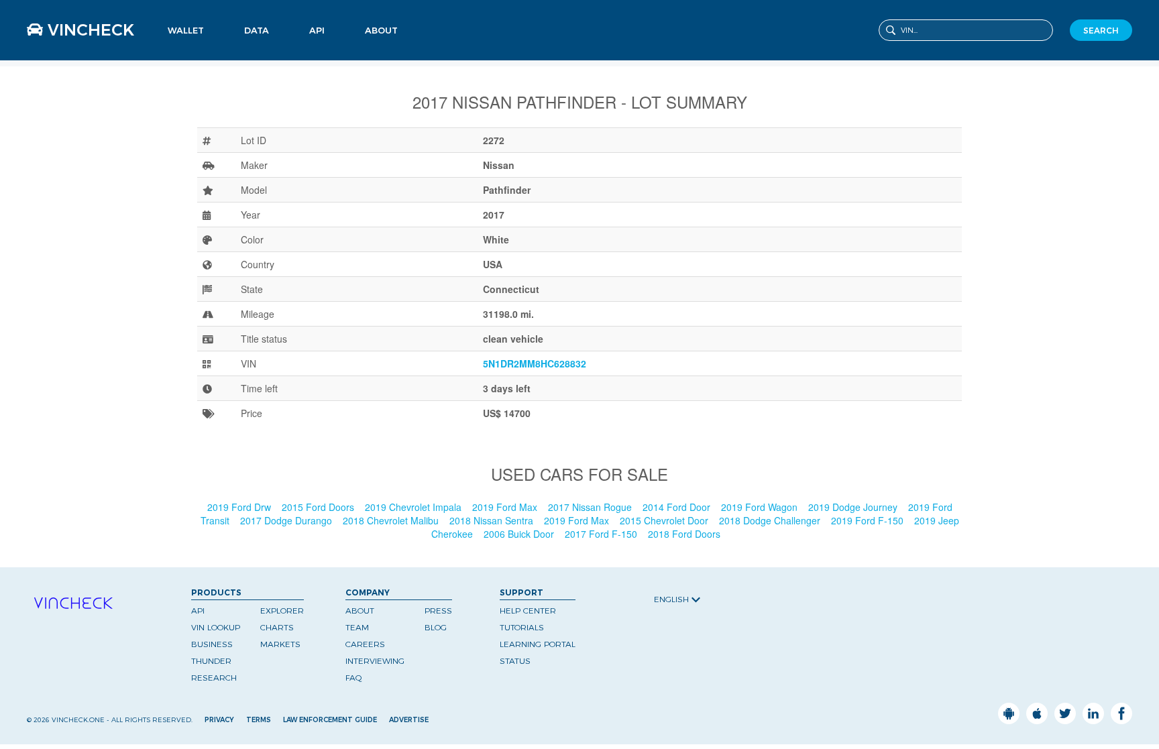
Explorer (282, 611)
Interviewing (374, 661)
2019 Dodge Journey (854, 507)
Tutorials (522, 627)
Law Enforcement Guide (330, 719)
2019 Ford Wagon (760, 507)
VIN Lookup (215, 627)
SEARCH (1101, 30)
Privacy (219, 719)
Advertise (409, 719)
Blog (436, 627)
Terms (258, 719)
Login (178, 49)
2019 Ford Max (506, 507)
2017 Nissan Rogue (591, 507)
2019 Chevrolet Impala (414, 507)
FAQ (353, 678)
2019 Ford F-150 (868, 520)
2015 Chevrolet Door (665, 520)
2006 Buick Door (520, 533)
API (317, 30)
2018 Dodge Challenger (771, 520)
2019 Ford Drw (240, 507)
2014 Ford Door (678, 507)
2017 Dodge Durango (287, 520)
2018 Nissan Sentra (492, 520)
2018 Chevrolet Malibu (392, 520)
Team (357, 627)
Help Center (528, 611)
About (381, 30)
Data (256, 30)
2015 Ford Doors (319, 507)
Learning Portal (537, 644)
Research (214, 678)
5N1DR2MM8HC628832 (534, 363)
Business (325, 49)
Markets (259, 57)
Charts (277, 627)
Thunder (211, 661)
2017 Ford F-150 (602, 533)
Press (438, 611)
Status (515, 661)
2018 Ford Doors (685, 533)
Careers (365, 644)
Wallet (186, 30)
